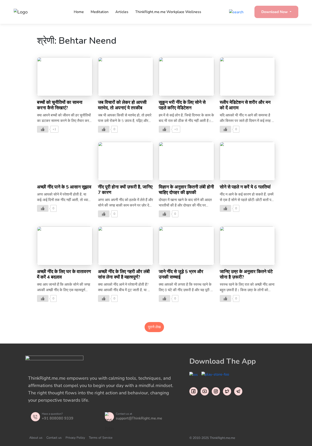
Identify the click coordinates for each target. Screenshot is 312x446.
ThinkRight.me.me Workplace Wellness (168, 11)
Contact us (54, 437)
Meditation (99, 11)
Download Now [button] (275, 11)
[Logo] (36, 11)
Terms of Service (100, 437)
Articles (121, 11)
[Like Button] (42, 129)
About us (35, 437)
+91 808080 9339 (57, 418)
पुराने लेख (154, 327)
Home (79, 11)
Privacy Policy (75, 437)
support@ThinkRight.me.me (139, 418)
